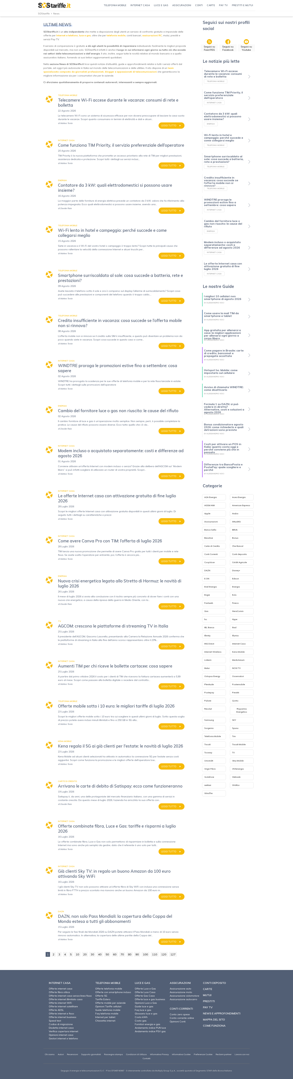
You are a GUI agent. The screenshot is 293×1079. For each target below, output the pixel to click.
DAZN (207, 570)
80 (129, 954)
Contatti (146, 1058)
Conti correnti (181, 1008)
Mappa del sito (214, 1019)
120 (163, 954)
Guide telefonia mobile (107, 1010)
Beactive (208, 538)
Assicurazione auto (180, 988)
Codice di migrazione (61, 1024)
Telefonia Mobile (212, 736)
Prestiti (235, 692)
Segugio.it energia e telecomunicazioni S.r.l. (82, 1070)
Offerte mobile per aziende (110, 1002)
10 (77, 954)
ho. (205, 619)
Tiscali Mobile (239, 744)
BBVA (235, 529)
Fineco (235, 603)
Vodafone (209, 777)
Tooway (208, 752)
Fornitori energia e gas (147, 1024)
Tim (234, 736)
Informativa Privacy (159, 1054)
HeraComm (237, 611)
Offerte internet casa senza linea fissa (70, 995)
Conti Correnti (211, 554)
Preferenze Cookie (203, 1054)
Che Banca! (237, 546)
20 (85, 954)
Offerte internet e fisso (61, 1013)
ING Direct (209, 643)
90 (137, 954)
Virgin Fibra (210, 769)
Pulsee (207, 700)
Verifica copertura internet (63, 1031)
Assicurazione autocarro (183, 999)
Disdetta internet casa (61, 1027)
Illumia (235, 635)
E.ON (206, 578)
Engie (207, 595)
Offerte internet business (62, 1017)
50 (107, 954)
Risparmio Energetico (241, 710)
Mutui (207, 668)
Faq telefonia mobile (106, 1013)
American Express (241, 505)
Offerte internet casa (60, 988)
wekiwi (207, 785)
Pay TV (207, 1007)
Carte (207, 989)
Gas (206, 611)
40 (100, 954)
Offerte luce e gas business (150, 999)
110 (154, 954)
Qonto (235, 700)
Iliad (234, 627)
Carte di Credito (212, 546)
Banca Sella (210, 529)
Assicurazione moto (181, 992)
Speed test (55, 1020)
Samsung (209, 720)
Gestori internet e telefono (63, 1038)
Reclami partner (223, 1054)
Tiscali (207, 744)
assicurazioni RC (152, 35)
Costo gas (140, 1020)
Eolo (234, 595)
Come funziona (214, 1025)
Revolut (208, 709)
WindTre (208, 793)
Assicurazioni (211, 521)
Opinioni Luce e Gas (146, 1002)
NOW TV (236, 668)
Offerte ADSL (56, 1010)
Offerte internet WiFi (60, 1002)
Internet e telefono (67, 35)
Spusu (235, 728)
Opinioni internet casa (61, 1034)
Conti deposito (239, 554)
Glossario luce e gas (146, 1013)
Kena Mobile (238, 652)
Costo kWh (141, 1017)
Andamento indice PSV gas (150, 1031)
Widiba (235, 785)
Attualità (236, 521)
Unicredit (208, 760)
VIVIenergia (238, 769)
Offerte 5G (101, 995)
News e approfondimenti (221, 1013)
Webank (236, 777)
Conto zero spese (180, 1014)
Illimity (207, 635)
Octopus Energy (212, 676)
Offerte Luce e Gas (145, 988)
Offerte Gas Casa (145, 995)
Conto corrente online (182, 1017)
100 (145, 954)
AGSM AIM (209, 505)
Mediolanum (238, 660)
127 (172, 954)
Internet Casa (239, 643)
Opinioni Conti (177, 1021)
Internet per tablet (105, 1017)
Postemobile (238, 684)
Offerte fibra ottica (59, 992)
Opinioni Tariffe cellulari (108, 1006)
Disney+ (236, 570)
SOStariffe (44, 13)
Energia (236, 586)
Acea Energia (239, 497)
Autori (61, 1054)
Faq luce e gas (143, 1010)
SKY (234, 720)
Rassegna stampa (113, 1054)
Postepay (209, 692)
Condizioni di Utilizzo (136, 1054)
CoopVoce (209, 562)
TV (233, 752)
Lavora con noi (242, 1054)
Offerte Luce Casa (145, 992)
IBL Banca (209, 627)
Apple (207, 513)
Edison (235, 578)
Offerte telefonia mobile (108, 988)
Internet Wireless (212, 652)
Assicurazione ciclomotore (184, 995)
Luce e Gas (142, 983)
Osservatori (238, 676)
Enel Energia (210, 586)
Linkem (207, 660)
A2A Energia (210, 497)
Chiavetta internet (105, 1020)
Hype (234, 619)
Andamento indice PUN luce (150, 1027)
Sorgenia (208, 728)
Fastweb (208, 603)
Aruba (235, 513)
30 (92, 954)
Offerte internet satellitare (63, 1006)
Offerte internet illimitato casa (65, 999)
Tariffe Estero (102, 999)
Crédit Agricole (239, 562)
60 (114, 954)
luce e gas (85, 35)
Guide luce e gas (144, 1006)
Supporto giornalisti (91, 1054)
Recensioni (72, 1054)
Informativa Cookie (181, 1054)
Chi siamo (50, 1054)
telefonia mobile (116, 35)
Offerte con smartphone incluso (113, 992)
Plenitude (209, 684)
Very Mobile (238, 760)
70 (122, 954)
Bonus (235, 538)
